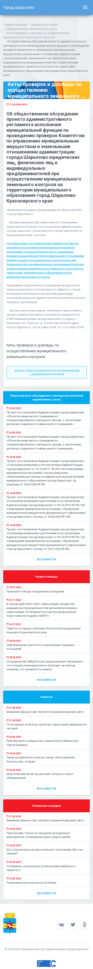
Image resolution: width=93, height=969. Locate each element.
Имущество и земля (44, 24)
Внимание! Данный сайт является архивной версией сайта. (45, 711)
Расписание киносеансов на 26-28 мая (31, 882)
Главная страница (15, 24)
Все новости (46, 559)
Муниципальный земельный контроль (32, 29)
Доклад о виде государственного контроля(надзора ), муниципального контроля (46, 372)
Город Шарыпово (18, 7)
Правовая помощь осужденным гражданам (35, 591)
